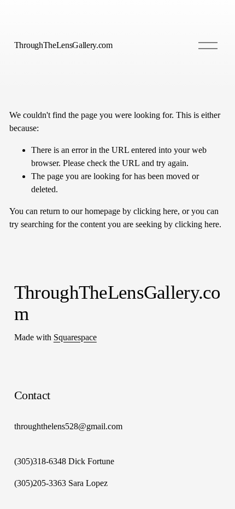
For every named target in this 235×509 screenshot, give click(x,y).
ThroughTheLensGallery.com (63, 45)
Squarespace (75, 337)
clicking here (155, 211)
